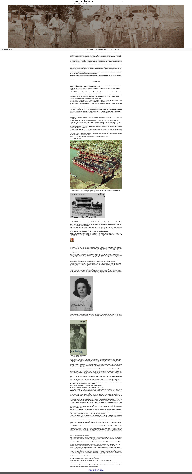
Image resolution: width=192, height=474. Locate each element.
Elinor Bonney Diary (99, 49)
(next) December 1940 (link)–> (96, 469)
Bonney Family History (6, 49)
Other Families (106, 49)
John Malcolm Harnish (89, 49)
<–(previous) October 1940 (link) (96, 470)
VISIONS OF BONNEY (114, 49)
